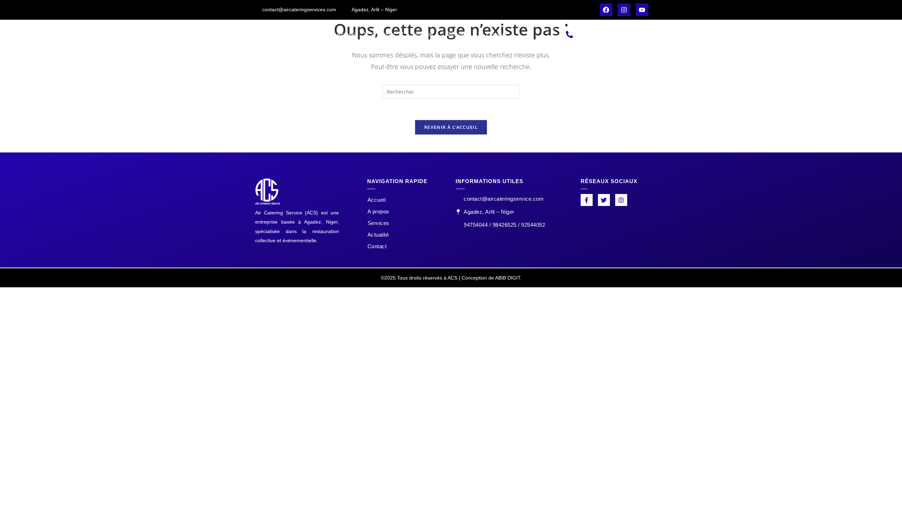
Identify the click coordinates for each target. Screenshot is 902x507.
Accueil (347, 34)
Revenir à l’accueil (451, 127)
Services (421, 34)
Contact (496, 34)
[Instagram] (624, 10)
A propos (383, 34)
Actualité (460, 34)
